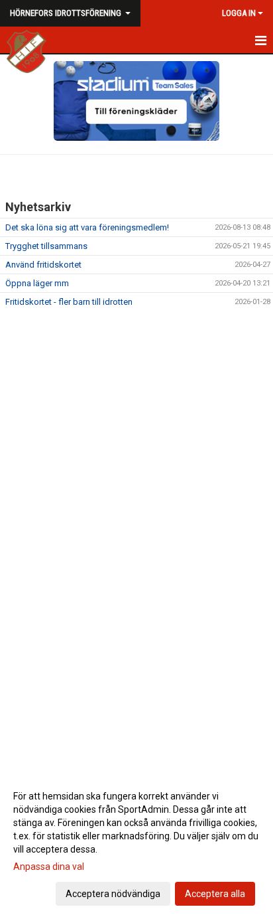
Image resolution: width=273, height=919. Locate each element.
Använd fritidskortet (43, 265)
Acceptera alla (215, 893)
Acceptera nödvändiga (113, 893)
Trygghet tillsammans (46, 246)
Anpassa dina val (48, 866)
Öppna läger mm (37, 283)
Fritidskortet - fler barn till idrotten (69, 302)
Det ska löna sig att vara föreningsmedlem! (87, 227)
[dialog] (136, 844)
